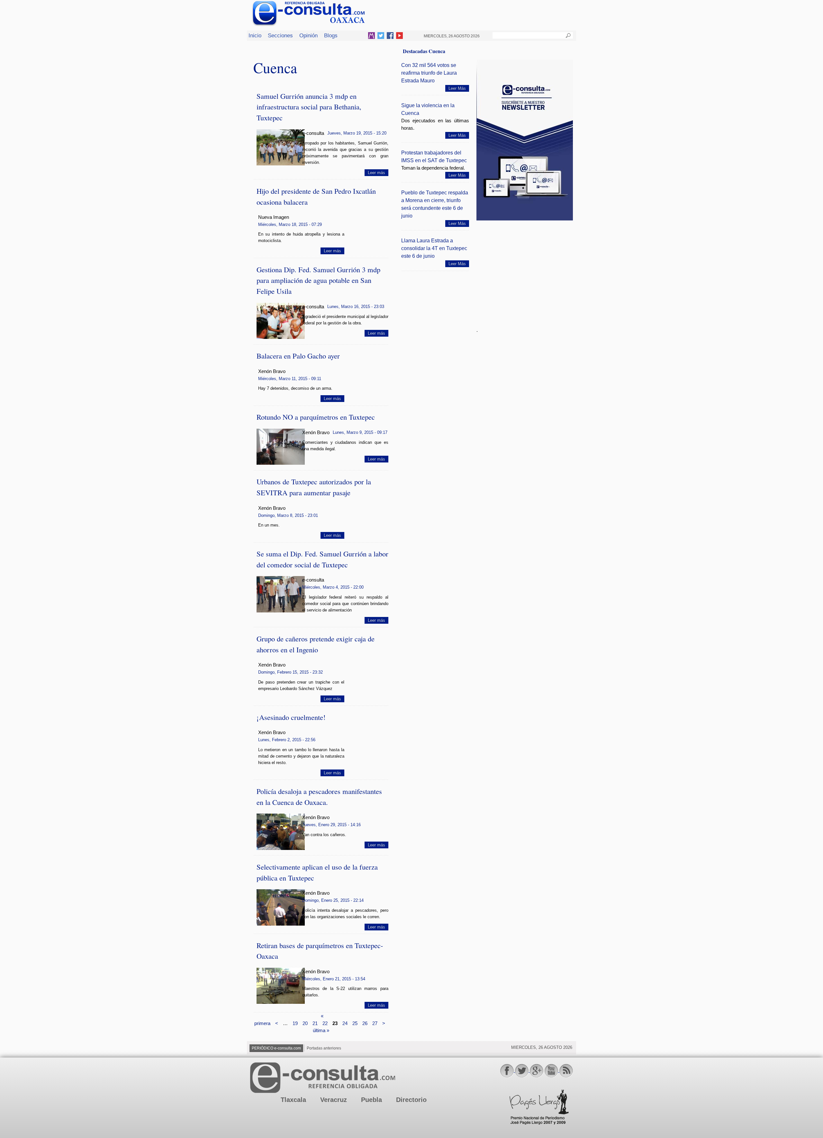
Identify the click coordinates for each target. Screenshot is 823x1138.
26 (364, 1023)
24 (345, 1023)
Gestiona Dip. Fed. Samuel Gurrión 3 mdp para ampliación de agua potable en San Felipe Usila (318, 280)
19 (295, 1023)
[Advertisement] (524, 270)
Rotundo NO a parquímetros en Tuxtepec (316, 417)
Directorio (411, 1099)
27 (374, 1023)
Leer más (376, 172)
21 (315, 1023)
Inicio (255, 35)
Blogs (331, 35)
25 (354, 1023)
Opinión (308, 35)
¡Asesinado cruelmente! (291, 717)
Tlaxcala (293, 1099)
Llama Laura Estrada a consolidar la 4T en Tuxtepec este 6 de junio (434, 248)
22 (325, 1023)
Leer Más (457, 88)
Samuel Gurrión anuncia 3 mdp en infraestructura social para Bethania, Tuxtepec (309, 107)
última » (321, 1030)
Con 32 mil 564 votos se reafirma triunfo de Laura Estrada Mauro (429, 72)
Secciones (280, 35)
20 (305, 1023)
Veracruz (333, 1099)
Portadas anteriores (324, 1048)
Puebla (371, 1099)
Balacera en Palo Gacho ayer (298, 355)
